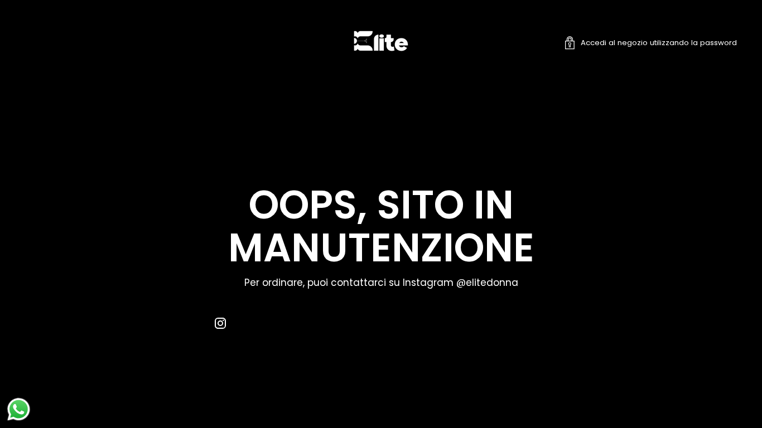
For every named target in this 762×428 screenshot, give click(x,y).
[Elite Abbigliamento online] (381, 42)
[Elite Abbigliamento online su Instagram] (220, 325)
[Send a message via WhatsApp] (19, 409)
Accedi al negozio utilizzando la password (659, 42)
